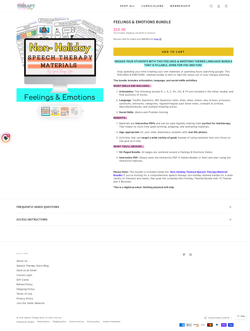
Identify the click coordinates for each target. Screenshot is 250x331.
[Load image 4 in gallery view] (74, 111)
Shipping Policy (25, 289)
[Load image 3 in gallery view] (64, 111)
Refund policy (43, 321)
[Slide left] (37, 111)
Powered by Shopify (25, 322)
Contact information (112, 321)
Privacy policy (93, 321)
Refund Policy (24, 284)
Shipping (130, 33)
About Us (21, 260)
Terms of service (76, 321)
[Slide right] (82, 111)
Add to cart (173, 52)
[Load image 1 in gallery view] (45, 111)
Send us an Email (26, 270)
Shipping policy (59, 321)
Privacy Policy (24, 298)
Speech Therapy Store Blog (32, 265)
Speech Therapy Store (34, 318)
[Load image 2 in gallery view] (55, 111)
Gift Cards (22, 279)
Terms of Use (24, 293)
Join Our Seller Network (30, 303)
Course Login (24, 275)
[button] (211, 6)
